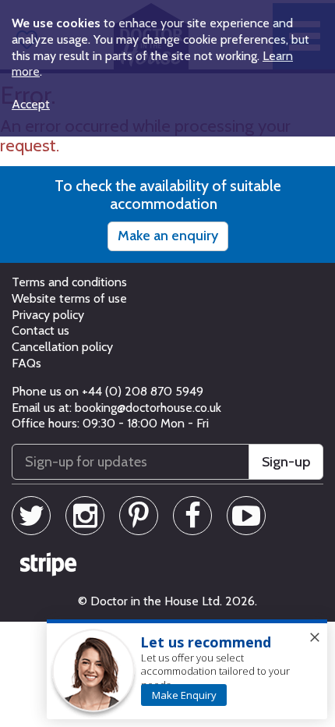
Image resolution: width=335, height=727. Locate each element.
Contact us (40, 330)
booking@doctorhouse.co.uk (148, 407)
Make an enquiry (168, 235)
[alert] (187, 670)
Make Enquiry (184, 695)
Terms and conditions (69, 282)
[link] (184, 695)
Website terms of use (69, 298)
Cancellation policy (62, 346)
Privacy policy (48, 314)
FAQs (26, 363)
